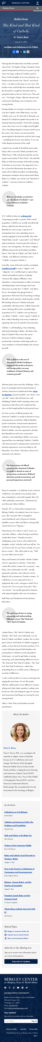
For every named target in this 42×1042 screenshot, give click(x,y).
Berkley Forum (8, 8)
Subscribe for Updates (21, 961)
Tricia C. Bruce (22, 37)
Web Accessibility (11, 1029)
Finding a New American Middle (17, 845)
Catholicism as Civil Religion (16, 812)
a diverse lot (26, 216)
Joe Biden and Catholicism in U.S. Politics (21, 47)
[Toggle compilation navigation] (37, 8)
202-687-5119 (13, 1005)
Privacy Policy (34, 1029)
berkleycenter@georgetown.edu (18, 1008)
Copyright (23, 1029)
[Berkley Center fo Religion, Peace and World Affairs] (21, 981)
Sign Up (34, 1021)
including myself (9, 268)
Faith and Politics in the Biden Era (18, 835)
